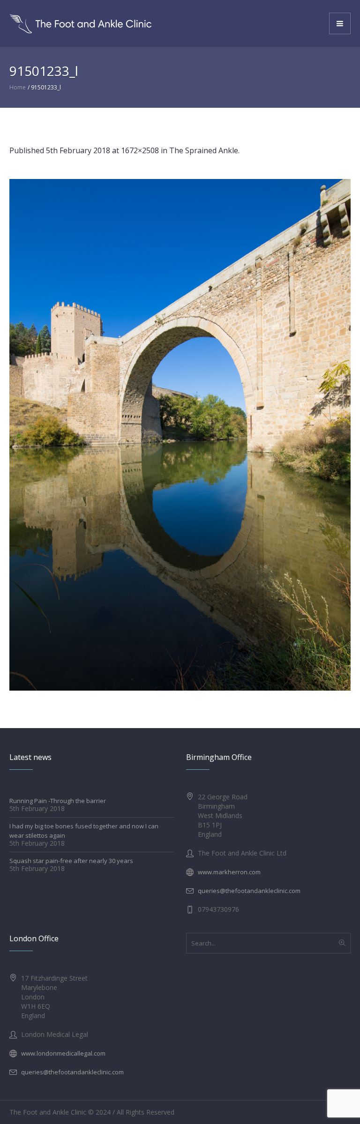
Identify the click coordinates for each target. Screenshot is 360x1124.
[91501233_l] (180, 435)
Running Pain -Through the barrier (57, 800)
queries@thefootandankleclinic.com (249, 890)
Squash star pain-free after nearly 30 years (71, 860)
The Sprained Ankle (203, 150)
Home (17, 87)
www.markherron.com (229, 872)
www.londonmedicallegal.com (63, 1053)
